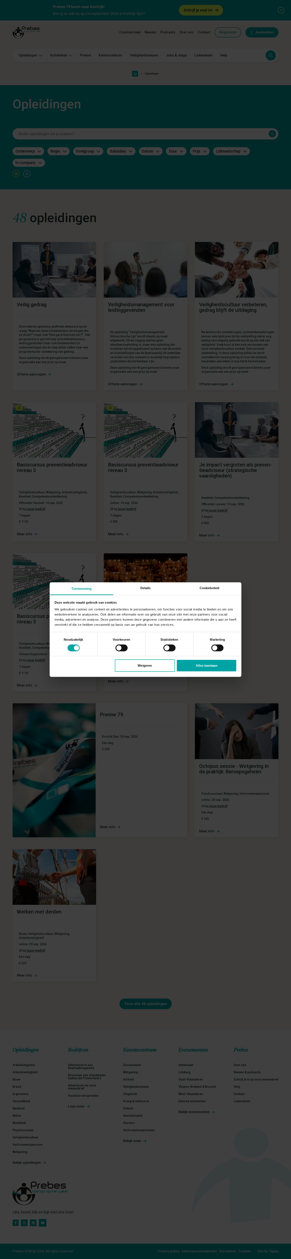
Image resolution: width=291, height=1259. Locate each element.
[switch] (121, 648)
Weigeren (145, 665)
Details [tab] (145, 588)
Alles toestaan (206, 665)
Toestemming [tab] (81, 588)
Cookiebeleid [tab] (209, 588)
